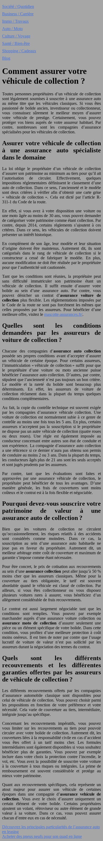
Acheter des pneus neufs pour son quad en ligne (42, 836)
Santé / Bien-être (16, 43)
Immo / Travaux (15, 21)
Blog (6, 58)
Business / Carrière (18, 14)
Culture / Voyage (16, 36)
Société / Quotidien (18, 6)
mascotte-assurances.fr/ (63, 314)
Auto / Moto (12, 28)
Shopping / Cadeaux (19, 51)
